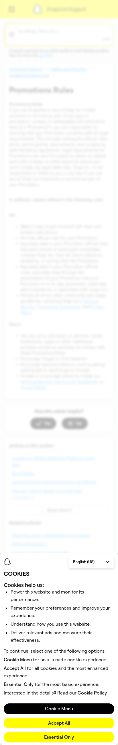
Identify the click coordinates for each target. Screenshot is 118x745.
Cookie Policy (92, 693)
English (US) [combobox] (84, 561)
